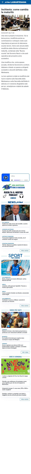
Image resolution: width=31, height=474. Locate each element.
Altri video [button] (25, 352)
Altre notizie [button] (24, 250)
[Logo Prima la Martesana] (15, 2)
